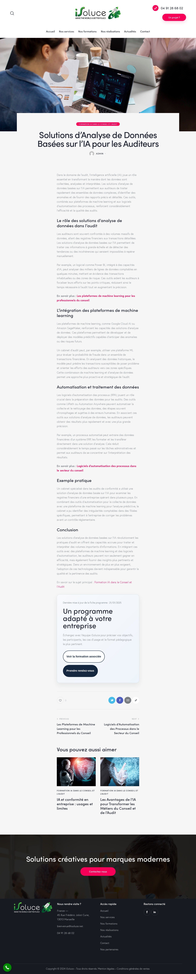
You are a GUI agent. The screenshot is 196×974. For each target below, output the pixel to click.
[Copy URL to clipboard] (135, 700)
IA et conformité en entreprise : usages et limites (75, 803)
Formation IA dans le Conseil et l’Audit (98, 124)
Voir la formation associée (83, 656)
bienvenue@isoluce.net (70, 926)
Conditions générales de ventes (133, 968)
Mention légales (106, 968)
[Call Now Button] (7, 967)
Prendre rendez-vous (80, 670)
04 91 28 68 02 (65, 933)
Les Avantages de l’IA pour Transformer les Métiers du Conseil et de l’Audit (118, 806)
